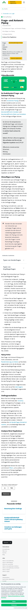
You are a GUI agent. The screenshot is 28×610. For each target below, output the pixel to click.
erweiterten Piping (12, 101)
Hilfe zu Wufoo (6, 569)
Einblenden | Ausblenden (8, 255)
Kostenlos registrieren (13, 2)
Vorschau (20, 401)
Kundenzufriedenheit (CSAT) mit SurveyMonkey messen (13, 519)
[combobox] (7, 542)
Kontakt (4, 581)
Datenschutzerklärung (14, 596)
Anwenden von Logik (8, 13)
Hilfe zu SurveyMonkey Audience (10, 566)
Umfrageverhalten (7, 34)
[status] (14, 50)
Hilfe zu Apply (5, 571)
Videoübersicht (6, 25)
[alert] (14, 236)
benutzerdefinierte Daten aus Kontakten (13, 114)
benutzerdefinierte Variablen (10, 112)
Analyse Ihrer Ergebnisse (9, 37)
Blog (3, 554)
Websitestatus (5, 577)
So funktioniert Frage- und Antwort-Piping (13, 28)
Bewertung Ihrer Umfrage (13, 509)
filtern (11, 468)
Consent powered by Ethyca (19, 607)
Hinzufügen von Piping (8, 31)
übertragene (19, 387)
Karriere (4, 552)
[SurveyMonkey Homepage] (4, 2)
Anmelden (6, 58)
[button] (14, 260)
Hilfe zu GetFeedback (7, 562)
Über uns (4, 551)
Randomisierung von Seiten (9, 362)
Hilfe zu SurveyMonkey (8, 560)
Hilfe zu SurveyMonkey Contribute (10, 568)
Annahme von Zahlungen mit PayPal (13, 528)
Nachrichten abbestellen (8, 579)
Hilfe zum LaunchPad (7, 564)
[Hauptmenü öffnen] (24, 2)
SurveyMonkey (5, 549)
